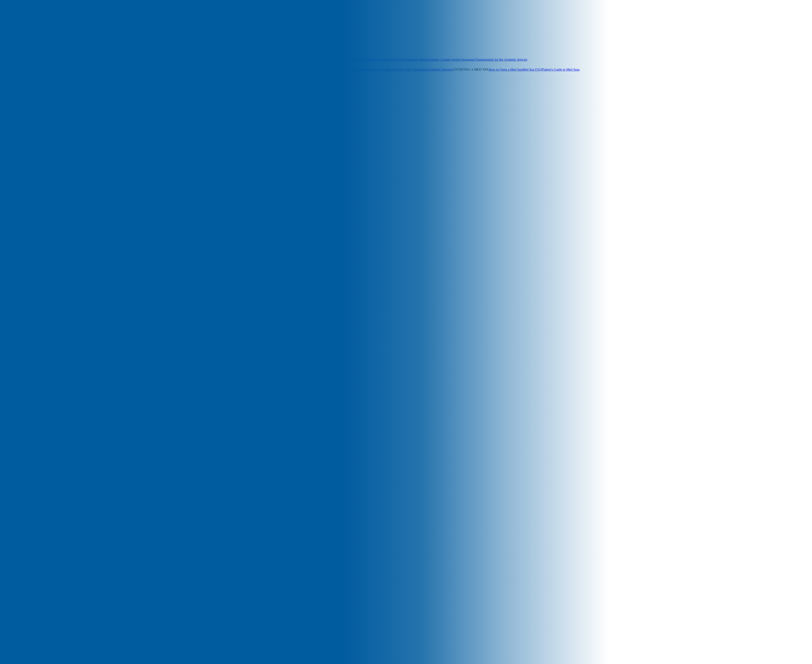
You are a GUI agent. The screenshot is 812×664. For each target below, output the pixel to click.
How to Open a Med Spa (505, 69)
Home (12, 229)
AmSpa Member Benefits (25, 187)
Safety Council (18, 313)
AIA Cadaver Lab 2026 (24, 172)
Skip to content (10, 129)
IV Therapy (16, 240)
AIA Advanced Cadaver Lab (27, 168)
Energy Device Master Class (213, 59)
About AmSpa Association (26, 160)
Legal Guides (116, 69)
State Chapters (60, 39)
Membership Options (37, 39)
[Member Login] (10, 18)
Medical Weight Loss (22, 286)
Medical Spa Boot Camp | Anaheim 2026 (35, 267)
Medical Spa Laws (330, 69)
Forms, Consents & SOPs (28, 69)
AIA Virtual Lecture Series (409, 59)
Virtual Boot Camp (148, 59)
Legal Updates (135, 69)
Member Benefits (11, 39)
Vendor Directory (199, 69)
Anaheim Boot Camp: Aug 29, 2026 (24, 59)
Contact (13, 214)
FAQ (11, 221)
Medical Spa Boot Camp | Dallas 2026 (34, 275)
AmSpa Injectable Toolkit (25, 179)
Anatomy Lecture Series (443, 59)
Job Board (218, 69)
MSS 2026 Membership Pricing (29, 301)
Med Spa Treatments (22, 259)
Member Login (114, 39)
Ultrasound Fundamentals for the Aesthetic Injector (493, 59)
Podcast (49, 79)
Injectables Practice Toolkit (63, 69)
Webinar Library (299, 59)
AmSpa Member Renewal (25, 191)
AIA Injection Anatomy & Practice (368, 59)
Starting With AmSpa (22, 320)
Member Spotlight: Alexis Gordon (31, 294)
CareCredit (15, 206)
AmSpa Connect (136, 39)
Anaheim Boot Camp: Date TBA (97, 49)
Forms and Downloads (23, 225)
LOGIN (5, 93)
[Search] (3, 17)
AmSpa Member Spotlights (26, 195)
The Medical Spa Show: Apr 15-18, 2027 (27, 49)
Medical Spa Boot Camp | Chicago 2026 (35, 271)
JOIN (15, 93)
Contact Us (45, 89)
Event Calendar (290, 49)
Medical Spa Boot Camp (24, 263)
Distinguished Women (23, 218)
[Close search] (49, 23)
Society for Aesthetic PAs (87, 39)
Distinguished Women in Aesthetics (256, 49)
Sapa (11, 317)
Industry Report (18, 237)
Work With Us (28, 89)
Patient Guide (17, 305)
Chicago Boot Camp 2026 (26, 210)
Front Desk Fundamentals (249, 59)
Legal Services (234, 69)
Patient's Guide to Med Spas (561, 69)
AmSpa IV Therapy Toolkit (26, 183)
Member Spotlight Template (27, 290)
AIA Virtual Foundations (177, 59)
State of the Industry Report (300, 69)
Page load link (9, 510)
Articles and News (12, 79)
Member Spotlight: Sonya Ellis (28, 298)
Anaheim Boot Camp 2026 (26, 199)
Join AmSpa (21, 18)
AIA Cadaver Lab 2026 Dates (212, 49)
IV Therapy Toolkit (94, 69)
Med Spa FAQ (532, 69)
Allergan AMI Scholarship (26, 176)
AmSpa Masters (277, 59)
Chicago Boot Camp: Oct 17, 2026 (143, 49)
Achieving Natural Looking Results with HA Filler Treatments (385, 69)
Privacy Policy (18, 309)
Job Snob (14, 244)
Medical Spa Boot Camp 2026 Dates (33, 278)
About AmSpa (9, 89)
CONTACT (28, 93)
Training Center (18, 328)
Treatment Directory (440, 69)
